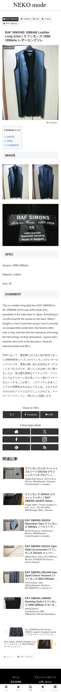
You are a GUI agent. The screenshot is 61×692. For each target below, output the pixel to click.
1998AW (26, 19)
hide (17, 130)
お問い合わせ (45, 682)
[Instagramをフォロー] (44, 439)
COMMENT (11, 145)
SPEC (8, 141)
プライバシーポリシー (45, 677)
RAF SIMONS (12, 19)
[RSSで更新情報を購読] (44, 447)
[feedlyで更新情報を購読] (16, 447)
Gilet (37, 19)
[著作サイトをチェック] (16, 431)
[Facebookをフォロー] (16, 439)
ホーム (16, 677)
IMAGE (9, 136)
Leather (47, 19)
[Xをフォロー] (44, 431)
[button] (55, 494)
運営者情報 (15, 682)
